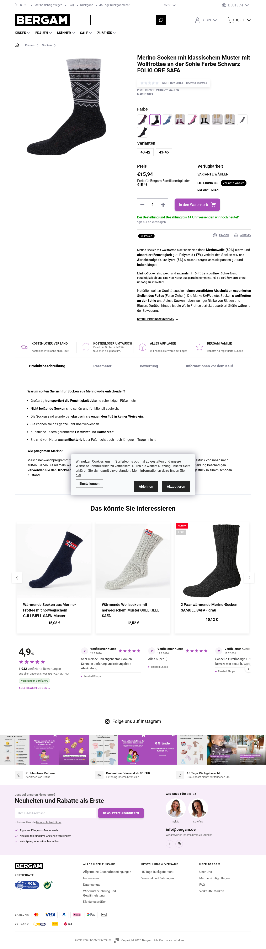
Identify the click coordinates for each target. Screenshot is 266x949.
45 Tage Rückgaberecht (114, 5)
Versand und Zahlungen (157, 878)
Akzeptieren (176, 486)
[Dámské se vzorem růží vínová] (142, 119)
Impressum (91, 878)
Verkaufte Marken (211, 891)
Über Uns (205, 872)
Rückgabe (86, 5)
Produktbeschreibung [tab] (47, 366)
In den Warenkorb (193, 204)
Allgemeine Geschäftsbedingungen (107, 872)
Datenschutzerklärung (49, 822)
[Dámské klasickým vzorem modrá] (167, 119)
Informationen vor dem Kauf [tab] (209, 366)
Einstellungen (89, 483)
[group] (54, 577)
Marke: (145, 94)
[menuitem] (23, 33)
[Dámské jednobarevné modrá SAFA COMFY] (142, 132)
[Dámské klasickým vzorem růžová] (180, 119)
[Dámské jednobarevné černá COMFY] (205, 119)
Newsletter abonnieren (121, 813)
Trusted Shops (92, 676)
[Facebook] (169, 844)
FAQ (71, 5)
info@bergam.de (181, 829)
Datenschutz (91, 885)
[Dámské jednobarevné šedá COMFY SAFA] (242, 119)
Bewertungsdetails (196, 83)
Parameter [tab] (102, 366)
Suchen (161, 20)
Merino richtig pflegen (48, 5)
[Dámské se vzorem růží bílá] (229, 119)
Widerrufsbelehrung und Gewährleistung (99, 893)
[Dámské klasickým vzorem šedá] (217, 119)
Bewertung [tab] (149, 366)
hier (78, 475)
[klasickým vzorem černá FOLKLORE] (155, 119)
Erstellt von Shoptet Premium (92, 940)
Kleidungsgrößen (94, 902)
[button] (54, 623)
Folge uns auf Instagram (136, 721)
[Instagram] (179, 844)
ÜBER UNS (21, 5)
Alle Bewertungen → (35, 688)
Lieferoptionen (207, 189)
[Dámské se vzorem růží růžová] (192, 119)
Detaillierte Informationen (155, 319)
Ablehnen (146, 486)
